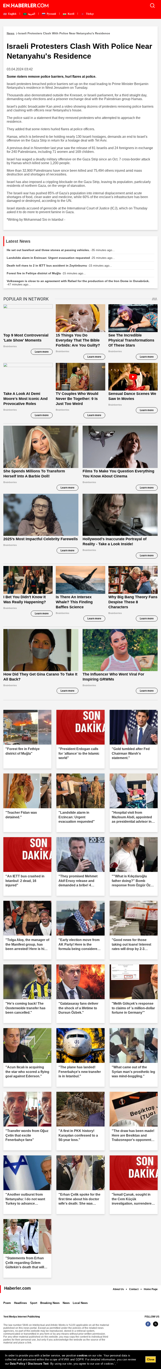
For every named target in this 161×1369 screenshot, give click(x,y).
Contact (134, 1289)
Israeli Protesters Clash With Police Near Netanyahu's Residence (58, 33)
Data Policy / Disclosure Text (29, 1363)
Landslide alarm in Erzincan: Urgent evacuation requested (61, 257)
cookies (82, 1355)
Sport (33, 1303)
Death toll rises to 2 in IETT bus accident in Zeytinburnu (59, 265)
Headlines (20, 1303)
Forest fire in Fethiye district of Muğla (46, 273)
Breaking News (50, 1303)
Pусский (51, 13)
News (66, 1303)
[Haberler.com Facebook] (148, 1326)
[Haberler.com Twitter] (155, 1326)
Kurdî (70, 13)
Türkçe (89, 13)
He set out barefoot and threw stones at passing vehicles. (61, 250)
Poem (7, 1303)
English (12, 13)
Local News (80, 1303)
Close (150, 1359)
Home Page (151, 1289)
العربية (31, 13)
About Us (118, 1289)
